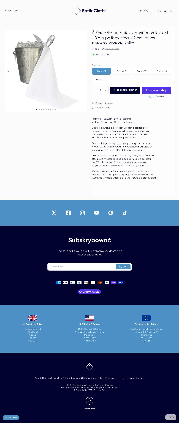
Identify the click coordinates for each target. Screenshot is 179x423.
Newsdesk (47, 378)
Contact (139, 378)
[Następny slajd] (84, 71)
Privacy (130, 378)
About (38, 378)
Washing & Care (62, 378)
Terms (123, 378)
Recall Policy (97, 378)
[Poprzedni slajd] (8, 71)
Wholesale (110, 378)
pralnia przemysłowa (138, 143)
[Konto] (165, 11)
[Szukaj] (159, 11)
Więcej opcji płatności (156, 97)
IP (117, 378)
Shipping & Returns (80, 378)
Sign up (123, 267)
